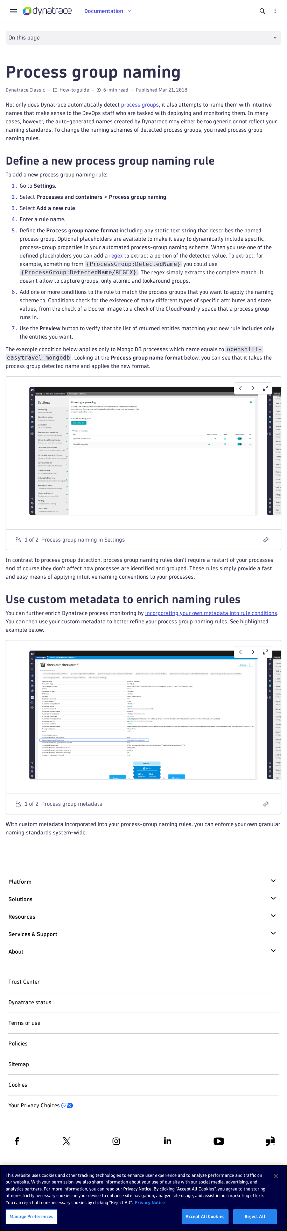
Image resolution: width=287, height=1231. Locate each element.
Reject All (255, 1216)
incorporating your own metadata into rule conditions (211, 613)
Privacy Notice (150, 1202)
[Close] (276, 1176)
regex (116, 255)
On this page (24, 37)
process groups (140, 104)
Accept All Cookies (205, 1216)
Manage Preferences (31, 1216)
